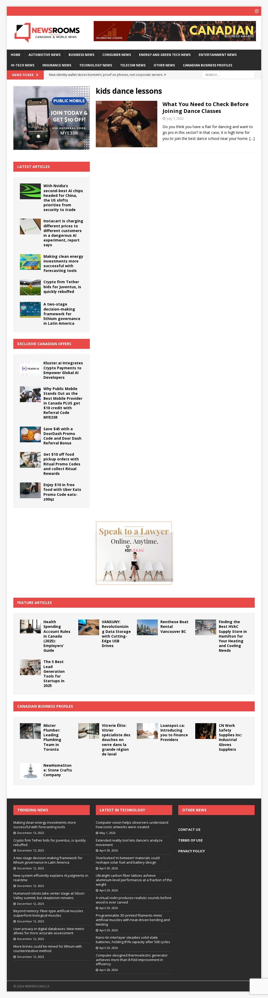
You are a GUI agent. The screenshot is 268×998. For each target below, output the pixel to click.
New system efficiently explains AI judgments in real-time (50, 877)
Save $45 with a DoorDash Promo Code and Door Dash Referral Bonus (62, 436)
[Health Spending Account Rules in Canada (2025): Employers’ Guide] (30, 626)
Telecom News (133, 65)
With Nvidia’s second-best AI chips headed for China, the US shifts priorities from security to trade (63, 197)
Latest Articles (33, 166)
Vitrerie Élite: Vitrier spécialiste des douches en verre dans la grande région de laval (116, 740)
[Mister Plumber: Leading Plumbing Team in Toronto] (30, 731)
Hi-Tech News (22, 65)
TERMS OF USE (190, 840)
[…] (252, 138)
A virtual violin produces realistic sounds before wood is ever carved (133, 900)
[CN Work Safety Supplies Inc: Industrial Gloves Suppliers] (205, 731)
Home (15, 54)
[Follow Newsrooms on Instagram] (256, 11)
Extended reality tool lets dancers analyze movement (129, 842)
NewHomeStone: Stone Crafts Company (57, 770)
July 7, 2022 (175, 118)
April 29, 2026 (108, 890)
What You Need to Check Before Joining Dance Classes (206, 107)
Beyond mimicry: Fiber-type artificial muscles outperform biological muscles (48, 913)
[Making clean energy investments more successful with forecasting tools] (30, 262)
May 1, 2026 (107, 833)
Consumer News (116, 54)
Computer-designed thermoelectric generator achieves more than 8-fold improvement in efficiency (132, 960)
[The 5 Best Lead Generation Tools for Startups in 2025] (30, 667)
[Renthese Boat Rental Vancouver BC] (147, 627)
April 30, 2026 (108, 850)
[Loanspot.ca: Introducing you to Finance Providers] (147, 731)
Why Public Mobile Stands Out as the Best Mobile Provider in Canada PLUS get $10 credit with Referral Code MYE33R (62, 403)
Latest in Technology (122, 809)
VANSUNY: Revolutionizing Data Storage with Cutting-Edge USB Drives (116, 633)
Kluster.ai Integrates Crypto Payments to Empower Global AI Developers (63, 370)
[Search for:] (228, 74)
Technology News (95, 65)
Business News (81, 54)
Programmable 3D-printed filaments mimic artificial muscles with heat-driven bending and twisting (133, 920)
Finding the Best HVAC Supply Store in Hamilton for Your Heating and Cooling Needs (233, 636)
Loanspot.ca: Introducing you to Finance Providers (174, 732)
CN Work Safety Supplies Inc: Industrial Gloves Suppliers (230, 737)
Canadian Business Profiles (207, 65)
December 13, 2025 (30, 833)
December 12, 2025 (30, 868)
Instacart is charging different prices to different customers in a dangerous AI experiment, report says (63, 232)
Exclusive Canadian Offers (44, 343)
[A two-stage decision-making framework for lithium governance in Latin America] (30, 310)
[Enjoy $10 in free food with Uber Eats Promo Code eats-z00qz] (30, 490)
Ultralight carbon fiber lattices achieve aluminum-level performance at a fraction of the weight (134, 880)
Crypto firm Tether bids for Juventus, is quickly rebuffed (62, 286)
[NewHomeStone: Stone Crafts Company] (30, 771)
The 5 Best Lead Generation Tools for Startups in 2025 (54, 673)
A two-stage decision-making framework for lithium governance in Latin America (61, 314)
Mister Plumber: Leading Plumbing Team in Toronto (52, 737)
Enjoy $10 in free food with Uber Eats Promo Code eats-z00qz (62, 492)
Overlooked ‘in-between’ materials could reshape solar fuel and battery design (128, 860)
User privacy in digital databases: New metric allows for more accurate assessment (48, 931)
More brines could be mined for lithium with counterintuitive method (47, 948)
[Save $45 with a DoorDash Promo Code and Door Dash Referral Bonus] (30, 434)
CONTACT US (189, 829)
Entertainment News (218, 54)
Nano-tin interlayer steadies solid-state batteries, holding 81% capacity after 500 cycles (133, 939)
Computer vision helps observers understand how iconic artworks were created (132, 824)
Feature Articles (34, 602)
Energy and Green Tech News (165, 54)
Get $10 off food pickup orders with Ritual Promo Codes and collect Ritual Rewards (61, 464)
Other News (164, 65)
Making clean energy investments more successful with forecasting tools (63, 263)
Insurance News (56, 65)
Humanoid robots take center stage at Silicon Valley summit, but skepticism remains (49, 895)
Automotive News (44, 54)
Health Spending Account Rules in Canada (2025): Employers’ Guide (56, 636)
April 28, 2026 (108, 970)
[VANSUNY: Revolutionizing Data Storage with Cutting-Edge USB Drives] (88, 627)
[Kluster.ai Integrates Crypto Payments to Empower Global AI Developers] (30, 368)
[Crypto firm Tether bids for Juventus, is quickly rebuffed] (30, 287)
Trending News (32, 809)
